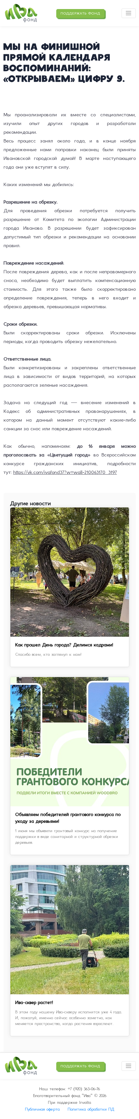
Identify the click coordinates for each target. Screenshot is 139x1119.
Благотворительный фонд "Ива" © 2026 (69, 1095)
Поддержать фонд (80, 13)
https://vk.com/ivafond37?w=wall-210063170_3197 (65, 472)
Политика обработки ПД (91, 1109)
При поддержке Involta (69, 1102)
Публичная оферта (42, 1109)
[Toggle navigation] (129, 13)
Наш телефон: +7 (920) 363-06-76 (69, 1088)
